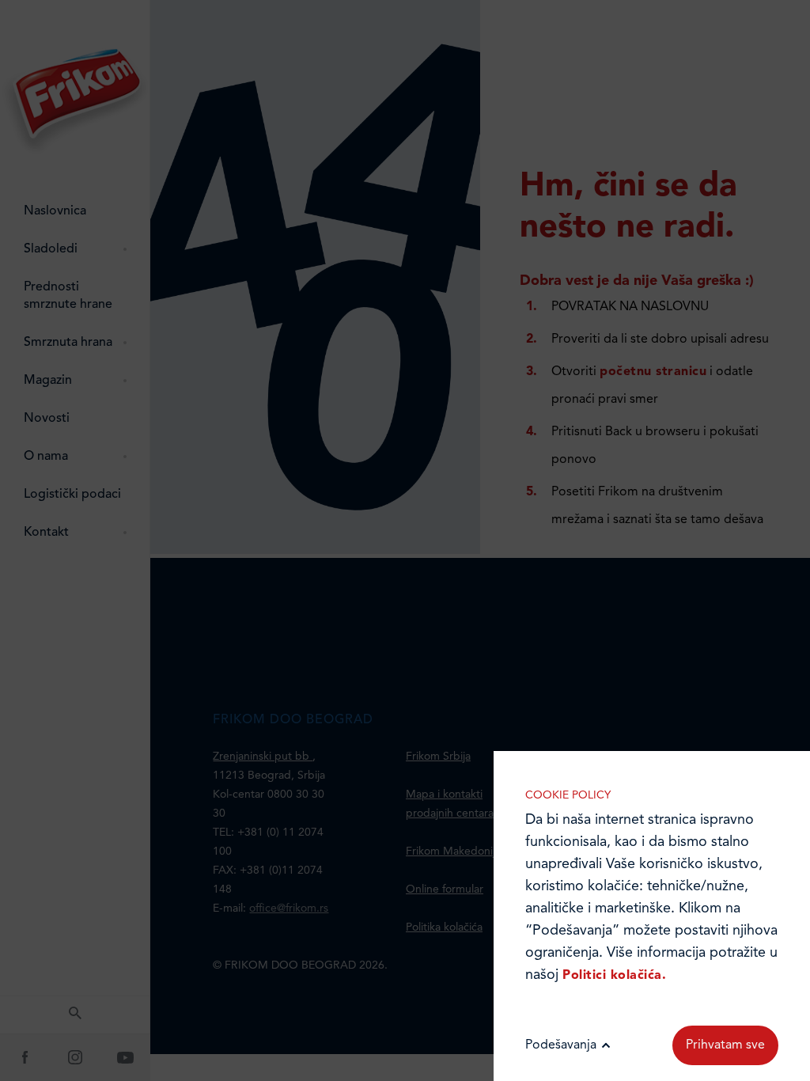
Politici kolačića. (614, 975)
